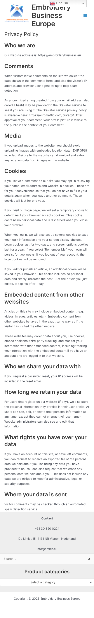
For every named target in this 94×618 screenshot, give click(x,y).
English (61, 3)
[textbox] (45, 582)
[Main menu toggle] (85, 15)
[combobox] (47, 582)
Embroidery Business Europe (51, 15)
